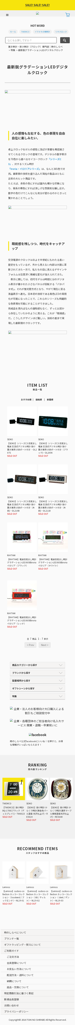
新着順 (50, 399)
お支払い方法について (19, 969)
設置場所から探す (21, 680)
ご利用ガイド (11, 950)
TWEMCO (25, 31)
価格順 (39, 399)
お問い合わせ (11, 1005)
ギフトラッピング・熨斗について (22, 944)
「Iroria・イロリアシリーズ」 (24, 169)
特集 (13, 50)
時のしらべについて (15, 932)
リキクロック (61, 31)
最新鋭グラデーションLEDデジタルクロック (40, 50)
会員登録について (16, 963)
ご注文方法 (13, 956)
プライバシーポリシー (16, 1011)
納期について (14, 981)
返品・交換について (18, 987)
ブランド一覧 (11, 938)
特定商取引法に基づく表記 (18, 993)
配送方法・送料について (20, 975)
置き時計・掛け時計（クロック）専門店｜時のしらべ (35, 46)
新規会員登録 (11, 999)
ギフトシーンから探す (23, 688)
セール (13, 31)
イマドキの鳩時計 (42, 31)
